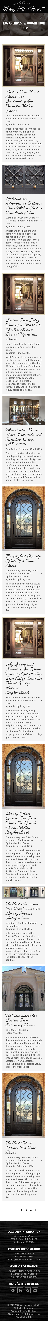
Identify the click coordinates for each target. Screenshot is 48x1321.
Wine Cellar (11, 449)
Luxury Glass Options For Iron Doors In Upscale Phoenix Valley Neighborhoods (21, 823)
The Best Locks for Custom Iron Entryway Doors (21, 1020)
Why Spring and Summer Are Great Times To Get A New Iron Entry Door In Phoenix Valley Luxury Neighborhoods (24, 678)
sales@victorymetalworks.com (24, 1259)
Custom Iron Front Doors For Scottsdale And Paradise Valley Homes (22, 101)
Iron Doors (11, 573)
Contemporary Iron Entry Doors (22, 570)
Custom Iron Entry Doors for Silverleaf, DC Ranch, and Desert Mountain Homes (23, 329)
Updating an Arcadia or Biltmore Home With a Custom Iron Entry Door (24, 206)
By (10, 124)
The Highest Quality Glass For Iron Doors (23, 560)
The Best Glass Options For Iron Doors (21, 1147)
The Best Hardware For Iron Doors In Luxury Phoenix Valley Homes (23, 911)
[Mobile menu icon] (44, 6)
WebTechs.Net (23, 1317)
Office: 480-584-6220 (24, 1253)
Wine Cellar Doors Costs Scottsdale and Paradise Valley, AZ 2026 (23, 437)
